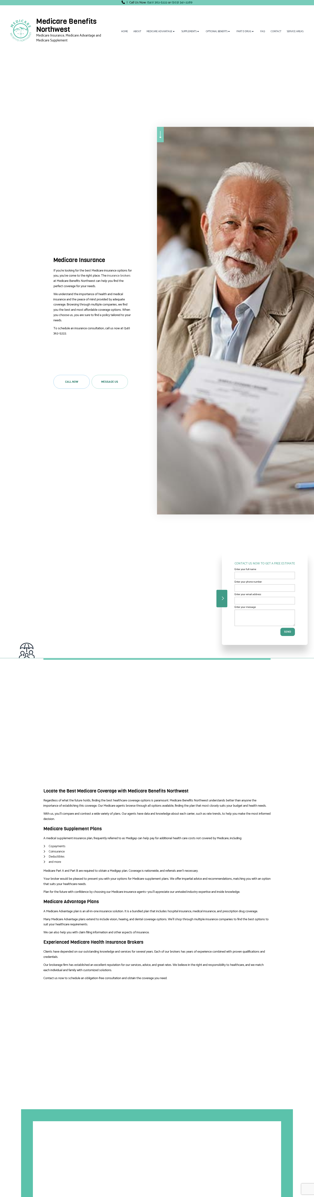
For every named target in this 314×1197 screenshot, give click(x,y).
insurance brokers (118, 275)
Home (124, 31)
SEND (287, 632)
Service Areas (295, 31)
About (137, 31)
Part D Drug (244, 31)
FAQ (262, 31)
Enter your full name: (245, 569)
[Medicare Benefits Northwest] (20, 30)
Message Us (109, 382)
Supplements (189, 31)
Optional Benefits (217, 31)
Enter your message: (245, 607)
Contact (276, 31)
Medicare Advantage (159, 31)
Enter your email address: (248, 594)
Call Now (71, 382)
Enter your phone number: (248, 582)
